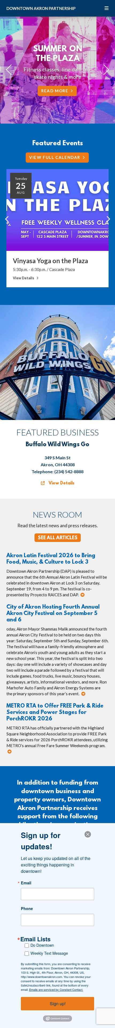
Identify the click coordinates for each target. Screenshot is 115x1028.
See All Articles (58, 538)
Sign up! (58, 1003)
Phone (27, 908)
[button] (7, 219)
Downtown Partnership (40, 8)
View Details (60, 483)
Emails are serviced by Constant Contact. (56, 989)
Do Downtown (42, 945)
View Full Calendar (54, 157)
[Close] (89, 834)
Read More (54, 90)
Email (26, 883)
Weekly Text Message (49, 953)
